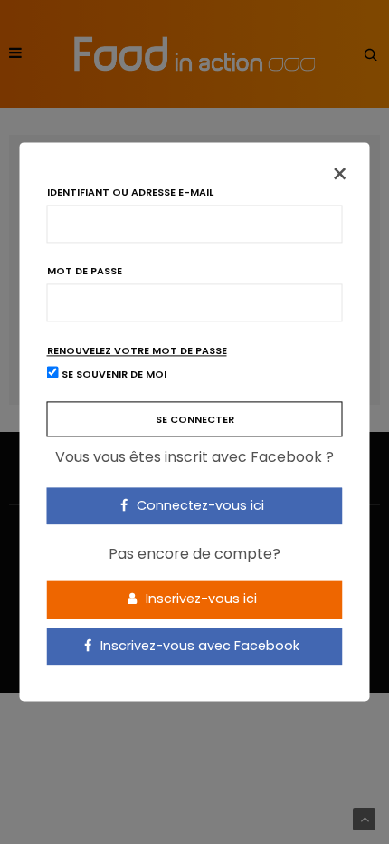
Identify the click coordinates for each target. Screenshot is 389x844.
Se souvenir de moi (112, 375)
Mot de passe (84, 271)
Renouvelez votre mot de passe (137, 351)
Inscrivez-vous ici (199, 599)
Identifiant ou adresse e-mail (130, 192)
